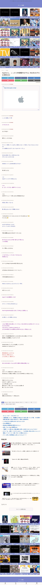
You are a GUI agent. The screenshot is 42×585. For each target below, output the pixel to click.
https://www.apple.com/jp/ (10, 87)
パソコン (4, 404)
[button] (34, 80)
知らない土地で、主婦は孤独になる (11, 415)
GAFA (10, 402)
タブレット (28, 402)
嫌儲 (3, 402)
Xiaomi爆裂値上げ (7, 423)
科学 (14, 404)
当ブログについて (21, 581)
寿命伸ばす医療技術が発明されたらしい (12, 425)
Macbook (18, 402)
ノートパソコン (34, 402)
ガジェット (23, 402)
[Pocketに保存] (8, 80)
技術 (11, 404)
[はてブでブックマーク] (34, 78)
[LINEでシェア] (21, 80)
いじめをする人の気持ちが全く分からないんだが (14, 421)
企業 (7, 404)
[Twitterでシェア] (8, 78)
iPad (14, 402)
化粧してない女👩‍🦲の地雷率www (10, 427)
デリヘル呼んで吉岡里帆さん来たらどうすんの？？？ (15, 435)
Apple (7, 402)
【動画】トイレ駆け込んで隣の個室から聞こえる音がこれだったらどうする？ (20, 429)
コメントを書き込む (21, 509)
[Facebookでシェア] (21, 78)
